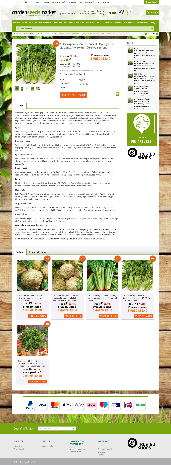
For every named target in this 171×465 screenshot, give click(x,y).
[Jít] (74, 428)
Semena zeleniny (29, 22)
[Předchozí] (146, 33)
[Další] (157, 33)
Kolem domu (142, 22)
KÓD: (62, 80)
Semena (16, 22)
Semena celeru (50, 34)
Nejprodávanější (87, 2)
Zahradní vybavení (113, 22)
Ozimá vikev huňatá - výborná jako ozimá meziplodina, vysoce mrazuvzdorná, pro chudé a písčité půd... (144, 91)
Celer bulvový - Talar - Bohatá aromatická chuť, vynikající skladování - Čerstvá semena (65, 298)
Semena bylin (60, 22)
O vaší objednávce (77, 449)
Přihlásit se (18, 446)
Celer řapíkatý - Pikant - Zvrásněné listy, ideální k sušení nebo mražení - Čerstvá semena (31, 363)
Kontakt (73, 2)
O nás (46, 2)
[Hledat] (152, 28)
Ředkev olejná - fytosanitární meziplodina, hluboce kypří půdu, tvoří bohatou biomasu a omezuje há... (144, 53)
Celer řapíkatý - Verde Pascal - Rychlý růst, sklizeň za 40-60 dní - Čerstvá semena (137, 298)
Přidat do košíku (73, 95)
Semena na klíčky (76, 22)
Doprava (101, 452)
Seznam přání (75, 452)
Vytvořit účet (19, 449)
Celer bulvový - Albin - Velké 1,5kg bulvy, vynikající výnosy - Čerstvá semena (30, 298)
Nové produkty (104, 2)
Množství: (64, 88)
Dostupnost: (65, 84)
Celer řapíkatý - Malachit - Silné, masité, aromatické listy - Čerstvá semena (102, 298)
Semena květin (45, 22)
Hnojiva (154, 22)
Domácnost (129, 22)
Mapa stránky (47, 446)
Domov (16, 34)
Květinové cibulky (94, 22)
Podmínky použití (59, 2)
